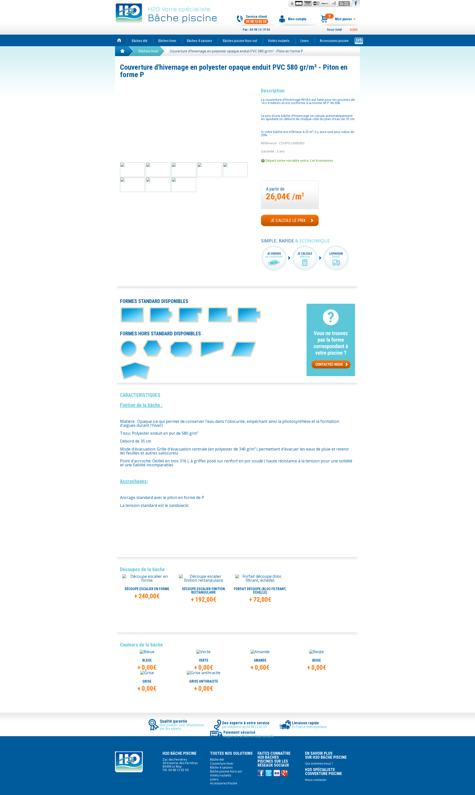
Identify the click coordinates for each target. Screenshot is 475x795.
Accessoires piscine (334, 41)
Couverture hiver (222, 763)
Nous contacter (316, 780)
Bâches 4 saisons (199, 41)
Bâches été (139, 41)
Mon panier (340, 18)
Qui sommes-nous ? (319, 763)
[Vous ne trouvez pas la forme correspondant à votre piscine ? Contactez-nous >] (331, 375)
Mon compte (297, 19)
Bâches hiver (167, 41)
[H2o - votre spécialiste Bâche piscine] (119, 40)
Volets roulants (278, 41)
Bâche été (217, 759)
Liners (304, 41)
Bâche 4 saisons (221, 767)
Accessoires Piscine (223, 783)
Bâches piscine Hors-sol (240, 41)
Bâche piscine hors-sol (226, 771)
